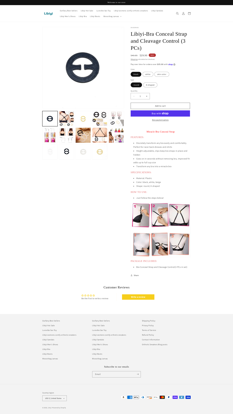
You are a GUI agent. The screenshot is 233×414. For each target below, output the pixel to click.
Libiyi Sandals (48, 340)
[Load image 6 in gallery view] (50, 135)
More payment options (160, 120)
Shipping (134, 59)
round (136, 85)
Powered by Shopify (59, 408)
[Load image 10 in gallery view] (116, 135)
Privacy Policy (148, 325)
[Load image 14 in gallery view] (99, 151)
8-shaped (150, 85)
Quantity (134, 91)
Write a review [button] (138, 297)
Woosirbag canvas (50, 359)
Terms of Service (149, 330)
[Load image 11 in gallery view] (50, 151)
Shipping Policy (148, 321)
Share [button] (136, 275)
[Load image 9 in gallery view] (99, 135)
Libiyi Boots (47, 354)
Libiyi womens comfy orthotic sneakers (59, 335)
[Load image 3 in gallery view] (83, 118)
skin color (161, 74)
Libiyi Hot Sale (48, 325)
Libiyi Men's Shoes (50, 344)
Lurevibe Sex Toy (49, 330)
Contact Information (151, 340)
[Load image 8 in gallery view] (83, 135)
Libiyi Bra (46, 349)
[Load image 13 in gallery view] (83, 151)
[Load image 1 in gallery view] (50, 118)
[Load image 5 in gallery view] (116, 118)
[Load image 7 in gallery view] (66, 135)
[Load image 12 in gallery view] (66, 151)
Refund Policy (148, 335)
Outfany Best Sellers (51, 321)
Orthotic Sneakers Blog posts (154, 344)
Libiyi (50, 408)
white (147, 74)
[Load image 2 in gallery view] (66, 118)
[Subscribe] (138, 374)
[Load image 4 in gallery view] (99, 118)
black (135, 74)
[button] (112, 16)
